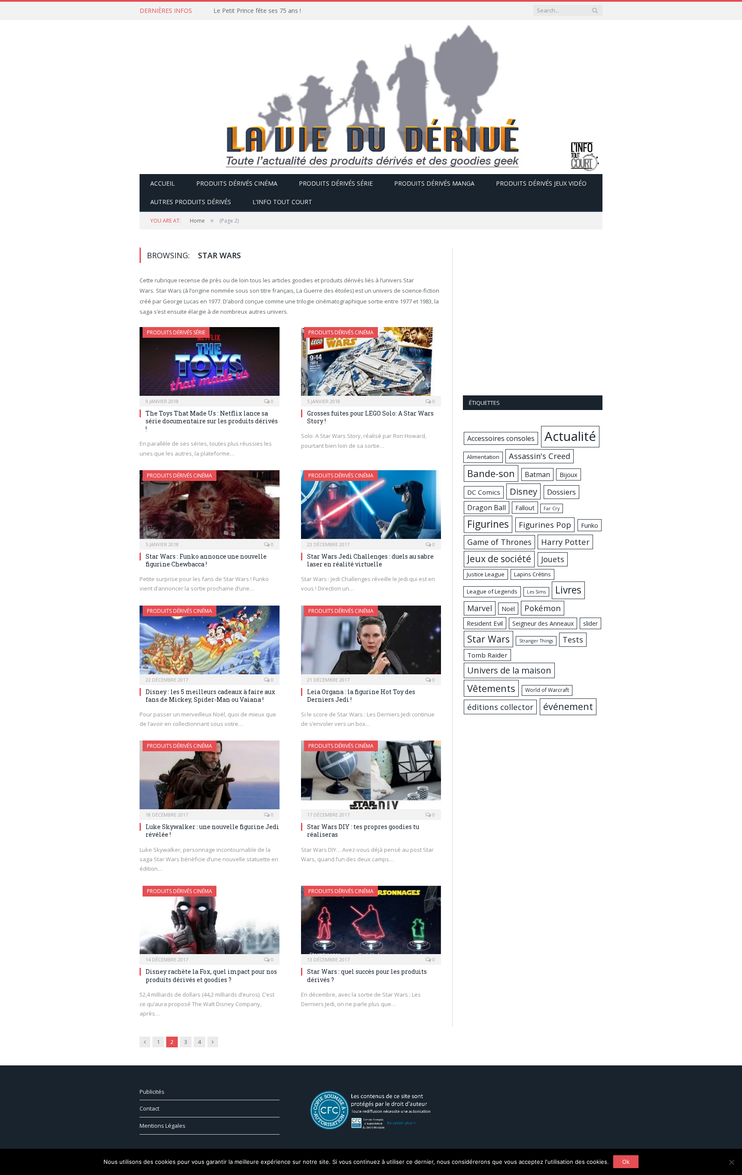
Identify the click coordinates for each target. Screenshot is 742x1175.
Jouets (552, 559)
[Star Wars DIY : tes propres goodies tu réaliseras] (371, 777)
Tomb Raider (487, 655)
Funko (589, 525)
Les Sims (536, 592)
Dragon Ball (486, 507)
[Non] (731, 1162)
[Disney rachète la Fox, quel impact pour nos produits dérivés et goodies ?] (210, 923)
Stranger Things (536, 641)
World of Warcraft (547, 690)
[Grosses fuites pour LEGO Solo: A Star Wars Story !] (371, 364)
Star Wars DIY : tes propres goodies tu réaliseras (363, 830)
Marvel (479, 608)
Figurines (488, 524)
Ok (625, 1161)
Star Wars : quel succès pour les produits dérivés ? (367, 975)
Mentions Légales (163, 1125)
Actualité (570, 436)
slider (590, 623)
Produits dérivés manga (434, 183)
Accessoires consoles (501, 438)
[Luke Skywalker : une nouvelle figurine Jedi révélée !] (210, 777)
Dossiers (561, 492)
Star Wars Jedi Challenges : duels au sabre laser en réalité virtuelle (370, 560)
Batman (537, 474)
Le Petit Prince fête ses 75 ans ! (257, 11)
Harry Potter (565, 541)
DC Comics (483, 492)
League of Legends (492, 591)
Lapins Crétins (532, 574)
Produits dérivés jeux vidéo (541, 183)
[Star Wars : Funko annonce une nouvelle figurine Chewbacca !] (210, 507)
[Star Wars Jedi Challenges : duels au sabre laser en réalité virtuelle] (371, 507)
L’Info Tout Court (282, 202)
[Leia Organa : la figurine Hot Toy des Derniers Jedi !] (371, 642)
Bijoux (569, 474)
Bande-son (491, 473)
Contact (149, 1108)
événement (568, 706)
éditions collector (500, 706)
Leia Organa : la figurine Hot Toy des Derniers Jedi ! (361, 696)
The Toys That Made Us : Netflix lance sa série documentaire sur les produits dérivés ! (212, 421)
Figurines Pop (545, 524)
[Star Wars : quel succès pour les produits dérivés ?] (371, 923)
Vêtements (491, 688)
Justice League (486, 574)
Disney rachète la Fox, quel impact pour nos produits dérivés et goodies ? (211, 975)
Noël (508, 608)
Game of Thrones (499, 542)
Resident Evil (485, 623)
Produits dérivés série (336, 183)
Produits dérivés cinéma (236, 183)
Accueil (162, 183)
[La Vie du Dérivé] (371, 95)
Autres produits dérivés (190, 202)
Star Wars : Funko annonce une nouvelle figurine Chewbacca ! (206, 560)
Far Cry (552, 508)
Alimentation (483, 457)
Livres (568, 590)
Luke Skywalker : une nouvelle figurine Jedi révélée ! (212, 830)
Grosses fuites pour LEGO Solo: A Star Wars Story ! (370, 417)
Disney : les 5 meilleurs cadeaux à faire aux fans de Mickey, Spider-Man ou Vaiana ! (210, 696)
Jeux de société (499, 559)
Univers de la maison (509, 670)
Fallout (525, 507)
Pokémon (542, 608)
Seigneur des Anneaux (543, 623)
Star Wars (488, 639)
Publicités (152, 1091)
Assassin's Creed (539, 456)
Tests (573, 639)
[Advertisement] (532, 318)
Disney (523, 491)
